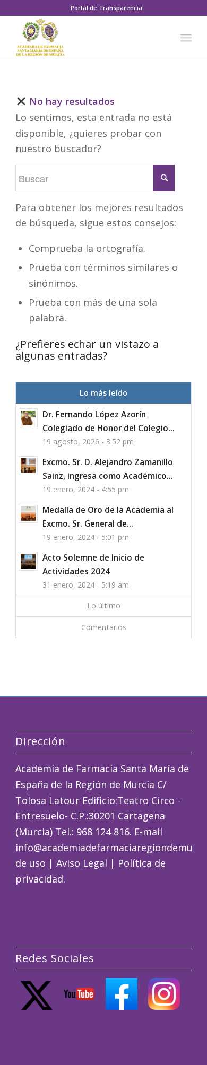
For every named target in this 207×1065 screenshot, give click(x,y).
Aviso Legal (81, 863)
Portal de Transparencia (106, 8)
